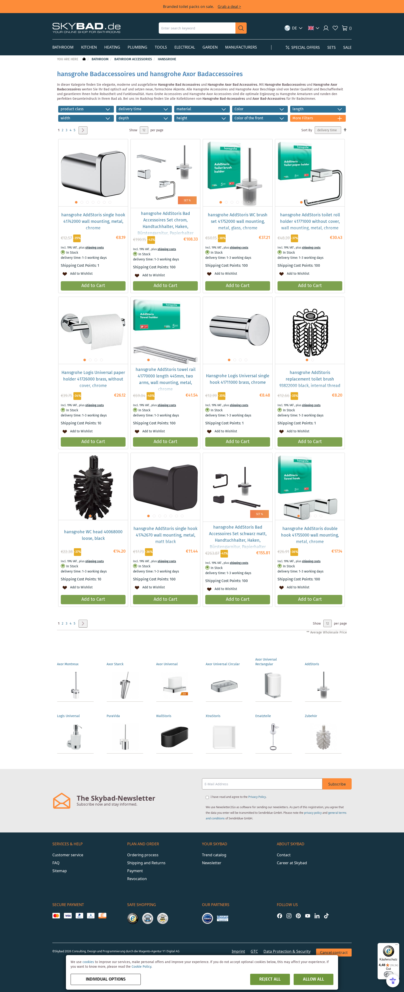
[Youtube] (307, 915)
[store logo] (86, 28)
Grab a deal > (229, 6)
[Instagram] (289, 915)
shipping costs (94, 247)
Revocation (137, 878)
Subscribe (337, 784)
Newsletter (211, 862)
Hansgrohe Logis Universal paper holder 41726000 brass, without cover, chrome (93, 379)
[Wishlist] (335, 28)
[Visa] (68, 915)
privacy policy (313, 813)
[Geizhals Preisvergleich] (222, 918)
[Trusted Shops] (132, 918)
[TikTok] (326, 916)
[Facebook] (279, 915)
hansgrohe (167, 59)
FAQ (56, 862)
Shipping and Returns (146, 862)
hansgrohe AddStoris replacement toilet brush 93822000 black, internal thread (309, 379)
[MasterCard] (56, 915)
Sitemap (59, 870)
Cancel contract (334, 952)
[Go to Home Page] (83, 59)
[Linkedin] (317, 915)
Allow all (313, 979)
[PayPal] (79, 915)
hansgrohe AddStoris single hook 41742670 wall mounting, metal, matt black (165, 535)
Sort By (306, 130)
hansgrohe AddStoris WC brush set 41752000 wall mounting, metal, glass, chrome (237, 221)
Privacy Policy (257, 797)
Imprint (238, 951)
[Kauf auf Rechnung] (102, 915)
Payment (135, 870)
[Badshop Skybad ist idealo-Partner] (207, 918)
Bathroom (100, 59)
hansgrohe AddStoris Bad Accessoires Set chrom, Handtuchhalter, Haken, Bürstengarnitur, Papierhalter (165, 223)
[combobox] (197, 28)
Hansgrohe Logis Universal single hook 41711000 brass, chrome (237, 379)
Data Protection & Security (286, 951)
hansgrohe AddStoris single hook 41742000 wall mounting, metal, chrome (93, 221)
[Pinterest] (298, 915)
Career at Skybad (292, 862)
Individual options (106, 979)
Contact (284, 854)
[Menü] (396, 946)
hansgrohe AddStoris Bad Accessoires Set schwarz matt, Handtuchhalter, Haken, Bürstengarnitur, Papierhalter (238, 537)
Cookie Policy (141, 966)
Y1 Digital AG (171, 951)
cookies (88, 962)
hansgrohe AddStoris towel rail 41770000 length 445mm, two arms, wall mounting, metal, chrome (165, 379)
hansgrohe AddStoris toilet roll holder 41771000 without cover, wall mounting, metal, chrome (310, 221)
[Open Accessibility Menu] (392, 980)
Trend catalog (214, 854)
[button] (294, 28)
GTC (254, 951)
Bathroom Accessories (133, 59)
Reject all (270, 979)
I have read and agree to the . (239, 797)
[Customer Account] (326, 28)
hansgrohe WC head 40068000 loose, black (93, 535)
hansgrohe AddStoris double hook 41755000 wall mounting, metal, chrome (310, 535)
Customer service (67, 854)
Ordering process (143, 854)
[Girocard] (91, 915)
